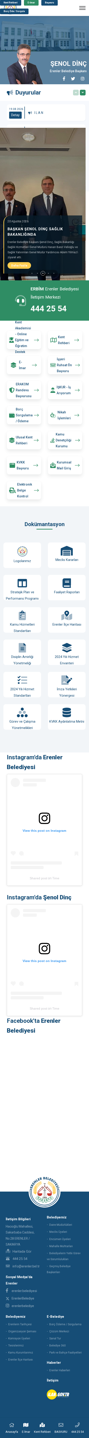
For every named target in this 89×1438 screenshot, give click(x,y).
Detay (15, 115)
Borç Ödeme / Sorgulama (65, 1324)
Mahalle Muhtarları (61, 1246)
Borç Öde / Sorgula (14, 11)
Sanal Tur (55, 1338)
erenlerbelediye (23, 1306)
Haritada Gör (21, 1251)
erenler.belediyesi (24, 1291)
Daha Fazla (19, 265)
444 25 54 (49, 308)
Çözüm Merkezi (59, 1331)
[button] (32, 273)
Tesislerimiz (16, 1345)
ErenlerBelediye (23, 1298)
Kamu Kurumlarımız (20, 1352)
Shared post (38, 878)
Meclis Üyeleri (58, 1231)
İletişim (52, 1380)
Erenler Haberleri (59, 1370)
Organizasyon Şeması (22, 1331)
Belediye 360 (57, 1345)
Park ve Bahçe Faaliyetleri (65, 1352)
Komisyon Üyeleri (19, 1338)
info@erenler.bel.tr (26, 1266)
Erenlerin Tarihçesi (20, 1324)
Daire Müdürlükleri (60, 1224)
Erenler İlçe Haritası (20, 1359)
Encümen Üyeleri (60, 1239)
